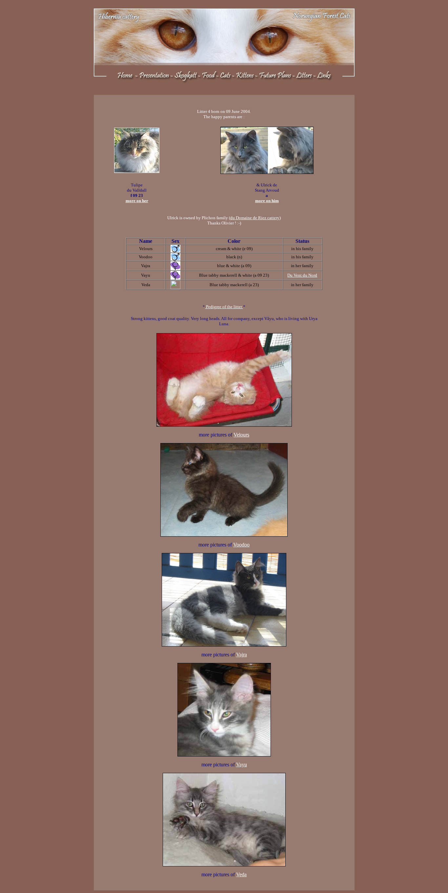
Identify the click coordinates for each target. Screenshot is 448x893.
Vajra (241, 654)
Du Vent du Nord (302, 275)
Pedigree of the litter (224, 306)
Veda (241, 874)
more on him (267, 200)
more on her (137, 200)
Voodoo (241, 544)
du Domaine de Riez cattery (254, 217)
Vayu (241, 764)
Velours (241, 434)
